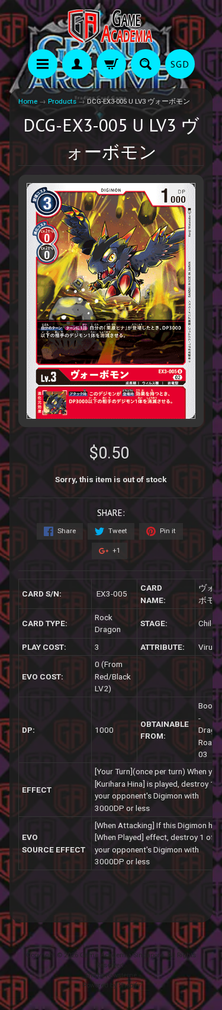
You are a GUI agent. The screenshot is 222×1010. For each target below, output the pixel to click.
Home (27, 101)
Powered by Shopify (111, 985)
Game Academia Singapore (121, 955)
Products (62, 101)
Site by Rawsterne (111, 975)
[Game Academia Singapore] (111, 26)
